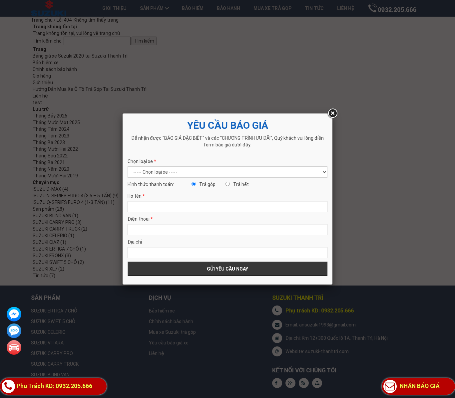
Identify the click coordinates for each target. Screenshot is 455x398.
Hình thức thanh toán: (151, 184)
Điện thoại (140, 219)
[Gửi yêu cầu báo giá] (14, 347)
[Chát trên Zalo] (14, 330)
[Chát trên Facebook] (14, 314)
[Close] (332, 113)
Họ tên (136, 196)
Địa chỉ (135, 242)
